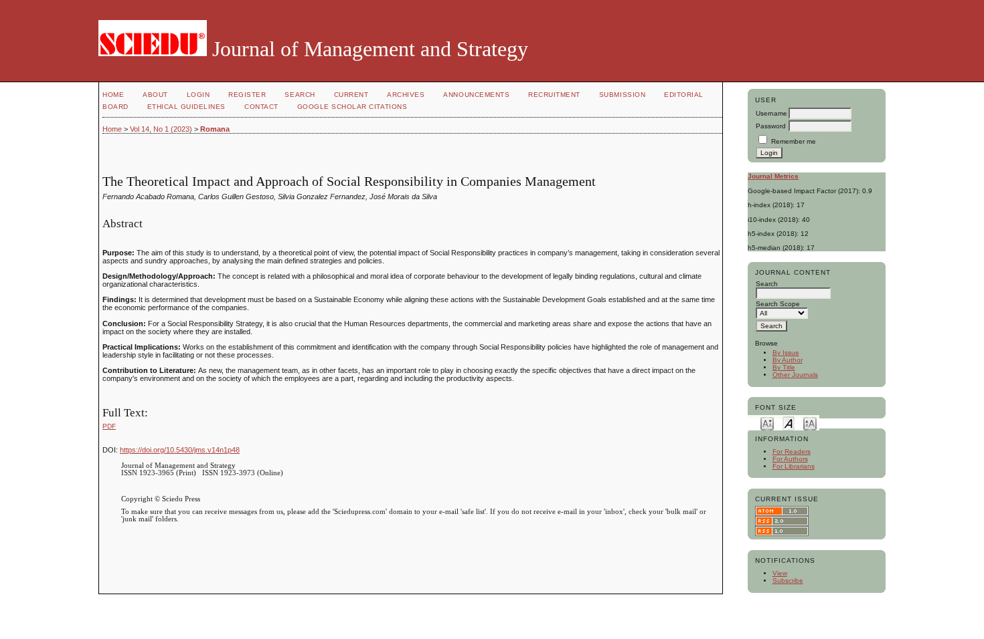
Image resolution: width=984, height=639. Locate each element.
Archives (405, 94)
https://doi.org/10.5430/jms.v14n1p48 (180, 450)
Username (771, 113)
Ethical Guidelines (186, 106)
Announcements (476, 94)
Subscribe (787, 580)
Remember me (793, 141)
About (155, 94)
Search (299, 94)
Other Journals (795, 374)
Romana (215, 129)
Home (113, 94)
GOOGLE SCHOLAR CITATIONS (352, 106)
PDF (109, 426)
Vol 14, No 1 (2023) (161, 129)
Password (771, 126)
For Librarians (793, 466)
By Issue (785, 352)
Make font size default (788, 422)
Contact (261, 106)
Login (198, 94)
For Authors (790, 459)
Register (247, 94)
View (779, 573)
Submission (622, 94)
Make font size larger (810, 422)
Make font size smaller (767, 422)
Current (351, 94)
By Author (787, 360)
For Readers (791, 451)
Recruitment (554, 94)
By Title (783, 367)
